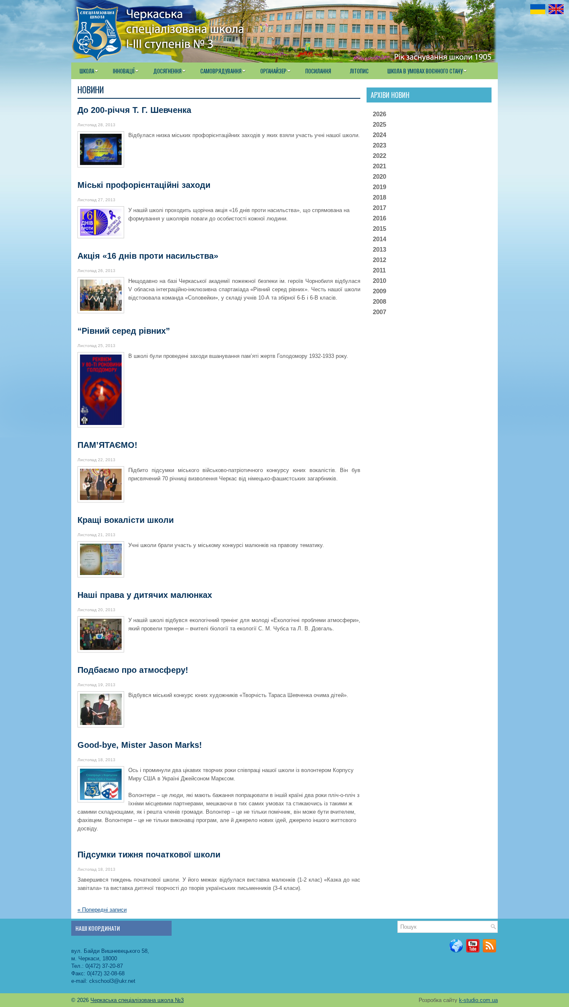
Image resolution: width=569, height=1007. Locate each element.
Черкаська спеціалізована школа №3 (137, 1000)
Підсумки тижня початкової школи (148, 854)
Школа (87, 71)
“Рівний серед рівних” (123, 330)
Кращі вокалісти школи (125, 520)
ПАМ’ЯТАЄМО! (107, 445)
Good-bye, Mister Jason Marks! (139, 745)
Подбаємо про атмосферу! (132, 670)
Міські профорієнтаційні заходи (143, 185)
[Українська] (537, 9)
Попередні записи (102, 910)
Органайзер (273, 71)
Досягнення (167, 71)
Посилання (318, 71)
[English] (556, 9)
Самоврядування (221, 71)
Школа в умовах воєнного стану (425, 71)
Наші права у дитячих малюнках (144, 595)
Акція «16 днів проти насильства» (147, 255)
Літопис (359, 71)
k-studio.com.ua (478, 1000)
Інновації (124, 71)
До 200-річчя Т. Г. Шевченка (134, 110)
